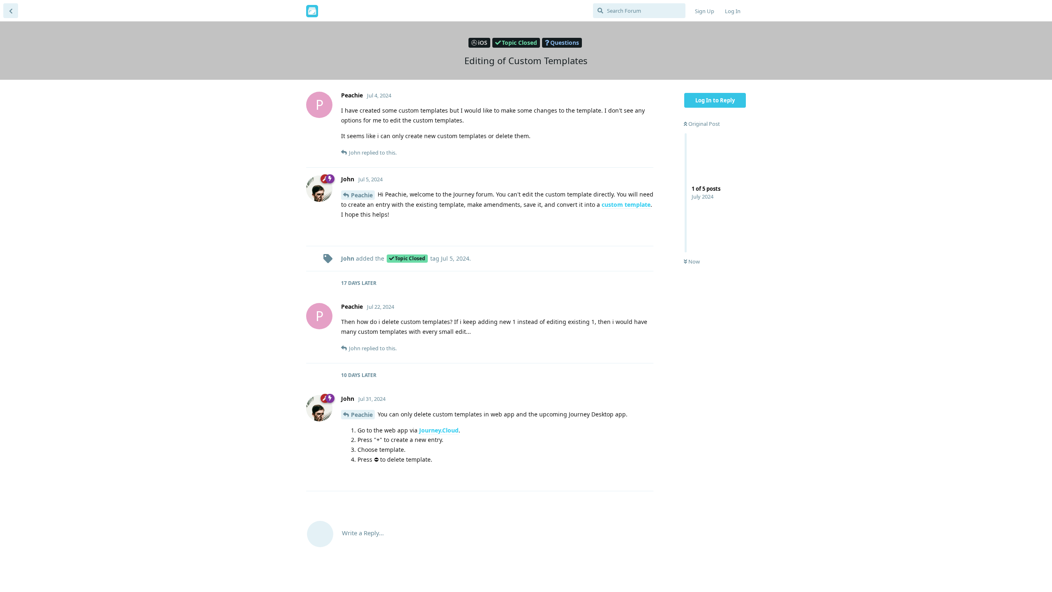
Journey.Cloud (439, 430)
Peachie (362, 195)
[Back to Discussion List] (10, 10)
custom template (626, 204)
